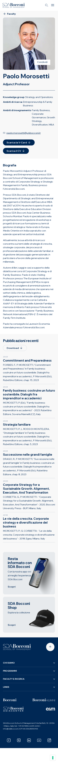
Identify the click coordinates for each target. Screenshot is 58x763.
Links (6, 687)
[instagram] (49, 740)
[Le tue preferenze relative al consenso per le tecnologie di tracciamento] (53, 758)
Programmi (10, 671)
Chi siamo (9, 662)
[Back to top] (50, 647)
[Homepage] (17, 647)
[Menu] (53, 5)
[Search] (47, 5)
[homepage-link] (13, 5)
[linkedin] (29, 740)
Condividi (42, 61)
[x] (19, 740)
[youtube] (39, 740)
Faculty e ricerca (13, 679)
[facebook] (9, 740)
